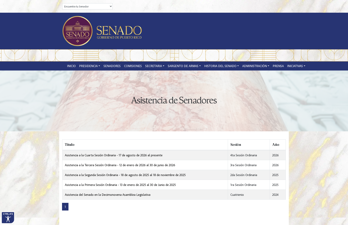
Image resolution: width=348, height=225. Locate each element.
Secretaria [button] (153, 66)
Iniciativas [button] (295, 66)
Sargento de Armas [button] (183, 66)
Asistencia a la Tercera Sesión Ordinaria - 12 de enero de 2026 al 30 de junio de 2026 (120, 165)
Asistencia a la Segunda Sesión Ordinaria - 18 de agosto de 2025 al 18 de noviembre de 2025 (125, 175)
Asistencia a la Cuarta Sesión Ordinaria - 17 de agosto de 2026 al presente (114, 155)
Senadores (112, 66)
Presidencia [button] (88, 66)
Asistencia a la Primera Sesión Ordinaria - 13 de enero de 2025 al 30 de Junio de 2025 (120, 185)
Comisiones (133, 66)
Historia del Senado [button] (220, 66)
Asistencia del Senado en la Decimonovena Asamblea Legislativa (107, 195)
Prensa (278, 66)
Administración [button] (254, 66)
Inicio (71, 66)
